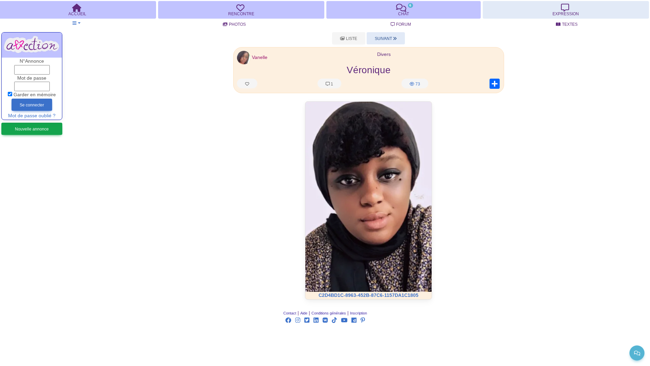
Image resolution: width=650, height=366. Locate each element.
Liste (351, 38)
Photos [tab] (237, 24)
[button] (76, 23)
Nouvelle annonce (32, 129)
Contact (289, 313)
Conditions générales (328, 313)
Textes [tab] (570, 24)
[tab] (241, 10)
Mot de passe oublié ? (32, 115)
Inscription (358, 313)
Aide (303, 313)
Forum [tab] (403, 24)
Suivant (384, 38)
